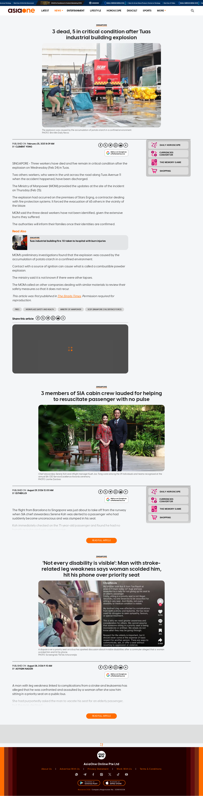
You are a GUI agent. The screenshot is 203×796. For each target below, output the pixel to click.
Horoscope (114, 10)
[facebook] (100, 145)
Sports (147, 10)
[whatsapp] (115, 145)
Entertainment (76, 10)
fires (17, 309)
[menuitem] (45, 10)
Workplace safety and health (40, 309)
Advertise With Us (70, 769)
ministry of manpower (70, 309)
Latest (45, 10)
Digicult (132, 10)
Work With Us (124, 769)
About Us (46, 769)
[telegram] (110, 145)
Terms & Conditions (151, 769)
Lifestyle (95, 10)
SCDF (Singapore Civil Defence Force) (104, 309)
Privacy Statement (98, 769)
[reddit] (120, 145)
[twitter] (105, 145)
